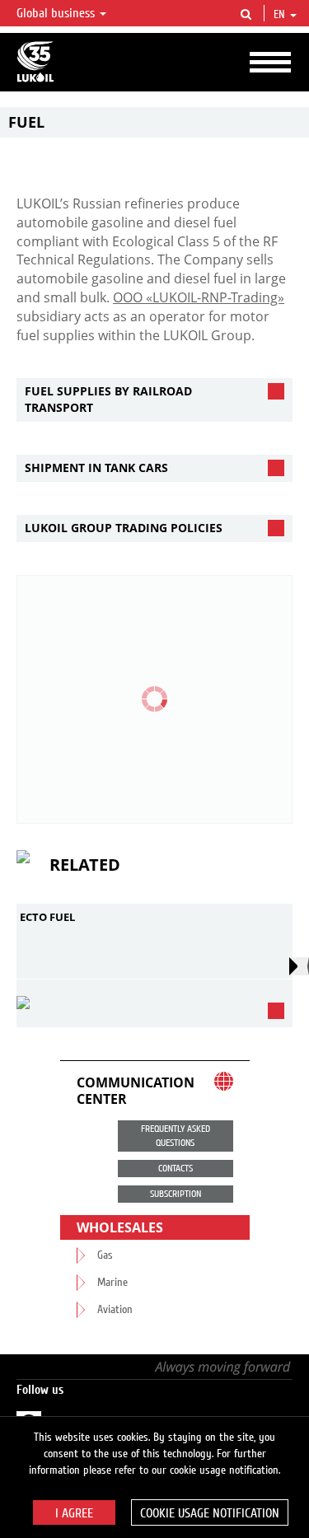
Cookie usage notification (209, 1513)
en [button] (281, 14)
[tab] (154, 400)
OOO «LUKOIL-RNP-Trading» (198, 297)
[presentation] (299, 966)
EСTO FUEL (47, 916)
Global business (57, 13)
